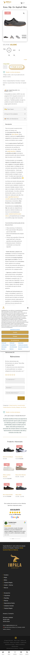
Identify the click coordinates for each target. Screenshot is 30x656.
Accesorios (7, 593)
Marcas (6, 587)
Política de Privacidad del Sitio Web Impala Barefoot (13, 345)
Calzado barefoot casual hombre (17, 405)
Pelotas (6, 600)
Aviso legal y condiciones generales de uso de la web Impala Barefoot (23, 345)
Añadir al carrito (17, 67)
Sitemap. (21, 648)
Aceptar (15, 332)
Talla (4, 49)
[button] (28, 308)
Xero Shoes (23, 407)
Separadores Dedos (9, 603)
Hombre (6, 575)
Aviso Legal (17, 640)
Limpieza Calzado (9, 605)
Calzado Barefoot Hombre (13, 80)
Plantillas (6, 598)
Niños (5, 580)
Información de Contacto (12, 648)
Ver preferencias (15, 340)
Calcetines (7, 595)
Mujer (5, 577)
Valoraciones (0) (9, 352)
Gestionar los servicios (15, 329)
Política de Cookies (14, 642)
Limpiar (25, 59)
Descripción (8, 124)
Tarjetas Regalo (8, 582)
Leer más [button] (6, 535)
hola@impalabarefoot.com (11, 625)
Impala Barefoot (9, 640)
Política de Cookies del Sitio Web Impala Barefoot (5, 345)
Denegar (15, 336)
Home (4, 80)
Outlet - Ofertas (8, 585)
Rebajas (18, 407)
